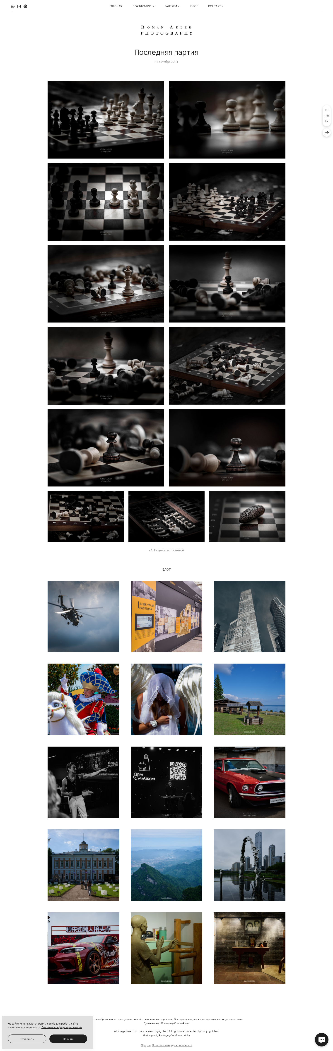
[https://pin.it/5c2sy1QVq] (25, 6)
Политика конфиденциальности (172, 1045)
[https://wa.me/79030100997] (12, 6)
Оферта (146, 1045)
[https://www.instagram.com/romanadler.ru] (19, 6)
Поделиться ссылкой (169, 550)
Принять (68, 1039)
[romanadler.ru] (166, 30)
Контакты (215, 6)
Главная (116, 6)
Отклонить (27, 1039)
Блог (194, 6)
